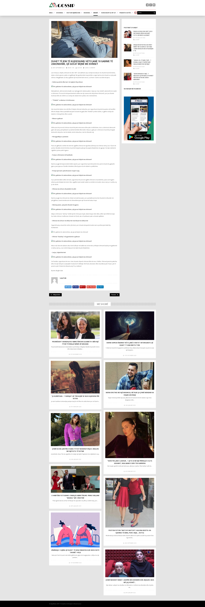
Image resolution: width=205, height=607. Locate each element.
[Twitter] (147, 5)
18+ (135, 13)
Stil (73, 68)
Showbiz (59, 13)
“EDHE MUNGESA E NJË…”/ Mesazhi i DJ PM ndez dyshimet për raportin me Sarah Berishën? (143, 76)
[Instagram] (154, 5)
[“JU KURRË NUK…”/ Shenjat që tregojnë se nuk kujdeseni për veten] (75, 377)
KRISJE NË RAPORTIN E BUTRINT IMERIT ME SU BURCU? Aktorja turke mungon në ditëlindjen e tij (143, 48)
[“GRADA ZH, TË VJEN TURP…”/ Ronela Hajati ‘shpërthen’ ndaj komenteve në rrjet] (127, 63)
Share (76, 287)
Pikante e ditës (125, 13)
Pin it (83, 287)
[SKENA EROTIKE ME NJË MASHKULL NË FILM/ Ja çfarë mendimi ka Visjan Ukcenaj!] (129, 376)
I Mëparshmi (56, 295)
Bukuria (87, 13)
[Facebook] (150, 5)
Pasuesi (113, 295)
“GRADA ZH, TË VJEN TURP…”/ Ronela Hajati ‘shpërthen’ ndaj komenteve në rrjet (142, 62)
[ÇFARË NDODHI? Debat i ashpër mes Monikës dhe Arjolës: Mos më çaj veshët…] (129, 563)
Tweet (69, 287)
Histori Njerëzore (73, 13)
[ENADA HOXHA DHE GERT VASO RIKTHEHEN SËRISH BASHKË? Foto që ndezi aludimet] (127, 34)
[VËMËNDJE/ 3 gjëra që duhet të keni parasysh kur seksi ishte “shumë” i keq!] (75, 529)
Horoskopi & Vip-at (108, 13)
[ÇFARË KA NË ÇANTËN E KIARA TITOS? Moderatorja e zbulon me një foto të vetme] (75, 429)
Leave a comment (90, 68)
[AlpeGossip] (62, 5)
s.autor (79, 68)
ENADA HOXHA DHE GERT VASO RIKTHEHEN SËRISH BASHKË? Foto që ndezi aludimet (142, 33)
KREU (51, 13)
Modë (95, 13)
